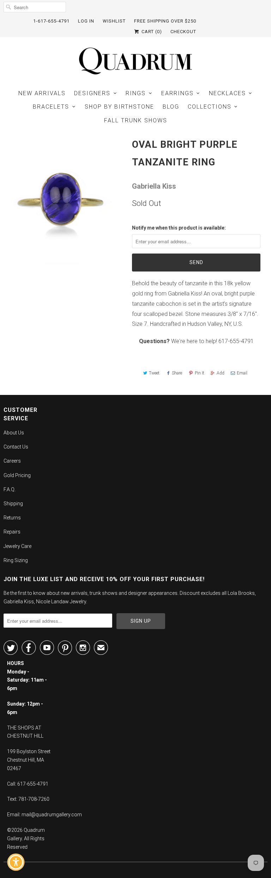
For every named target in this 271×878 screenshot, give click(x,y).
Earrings (177, 93)
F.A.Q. (10, 489)
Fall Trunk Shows (135, 120)
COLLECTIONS (209, 106)
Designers (92, 93)
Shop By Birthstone (119, 106)
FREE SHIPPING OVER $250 (165, 21)
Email (242, 373)
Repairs (12, 532)
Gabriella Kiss (154, 186)
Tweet (154, 373)
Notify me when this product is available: (179, 228)
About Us (14, 432)
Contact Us (16, 447)
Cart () (151, 31)
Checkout (183, 31)
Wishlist (114, 21)
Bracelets (51, 106)
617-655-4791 (236, 341)
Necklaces (227, 93)
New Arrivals (42, 93)
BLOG (171, 106)
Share (177, 373)
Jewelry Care (17, 546)
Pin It (199, 373)
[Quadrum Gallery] (135, 61)
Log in (86, 21)
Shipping (13, 503)
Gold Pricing (17, 475)
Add (220, 373)
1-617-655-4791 (51, 21)
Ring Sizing (16, 560)
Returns (12, 517)
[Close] (65, 738)
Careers (12, 461)
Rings (136, 93)
